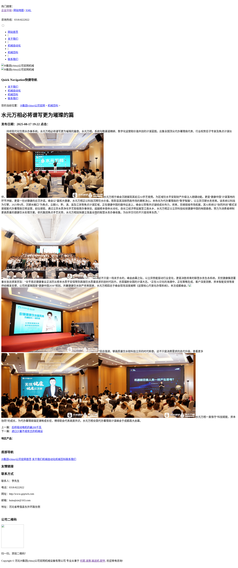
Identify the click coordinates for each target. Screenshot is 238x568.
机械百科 (13, 52)
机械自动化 (14, 45)
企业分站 (6, 10)
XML (28, 10)
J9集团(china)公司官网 (32, 105)
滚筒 (88, 560)
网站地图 (18, 10)
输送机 (95, 560)
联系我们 (13, 59)
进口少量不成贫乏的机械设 (27, 431)
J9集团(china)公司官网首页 (16, 459)
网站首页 (13, 32)
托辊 (82, 560)
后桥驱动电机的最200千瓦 (26, 427)
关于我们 (13, 38)
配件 (102, 560)
